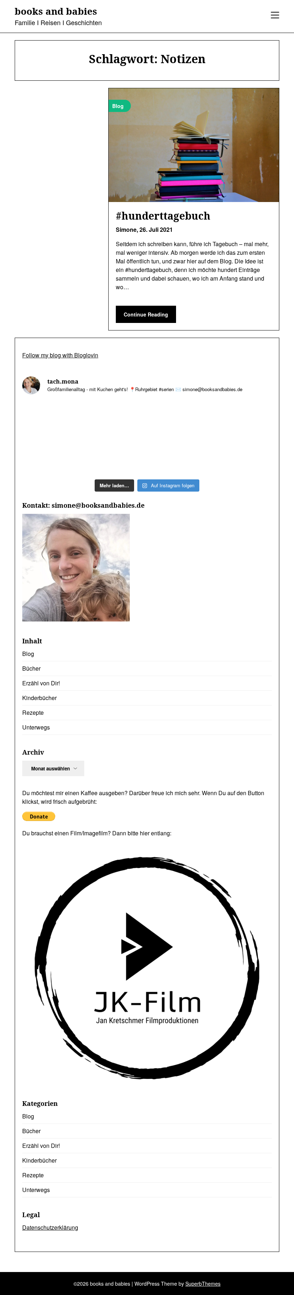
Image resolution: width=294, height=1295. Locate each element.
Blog (28, 653)
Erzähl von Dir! (41, 683)
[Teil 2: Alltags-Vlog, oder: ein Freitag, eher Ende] (52, 419)
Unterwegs (36, 727)
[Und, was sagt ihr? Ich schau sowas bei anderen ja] (52, 456)
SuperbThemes (202, 1283)
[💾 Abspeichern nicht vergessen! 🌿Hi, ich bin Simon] (116, 419)
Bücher (31, 668)
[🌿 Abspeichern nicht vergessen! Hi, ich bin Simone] (179, 419)
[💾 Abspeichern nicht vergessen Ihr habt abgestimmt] (242, 419)
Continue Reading (146, 314)
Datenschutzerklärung (50, 1227)
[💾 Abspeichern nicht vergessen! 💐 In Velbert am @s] (179, 456)
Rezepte (33, 712)
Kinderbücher (39, 698)
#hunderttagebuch (163, 215)
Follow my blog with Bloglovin (60, 355)
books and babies (56, 11)
